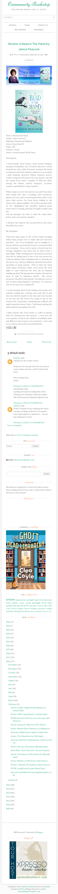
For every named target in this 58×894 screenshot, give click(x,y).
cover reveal (25, 603)
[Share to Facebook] (15, 327)
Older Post (46, 342)
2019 (8, 649)
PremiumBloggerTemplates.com (29, 891)
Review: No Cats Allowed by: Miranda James (29, 746)
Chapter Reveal (24, 608)
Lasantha (42, 889)
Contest (40, 606)
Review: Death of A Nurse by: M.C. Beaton (28, 724)
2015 (8, 785)
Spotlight (36, 603)
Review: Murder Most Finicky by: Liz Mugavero (30, 728)
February (12, 704)
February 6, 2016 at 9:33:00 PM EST (27, 403)
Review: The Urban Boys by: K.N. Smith (27, 736)
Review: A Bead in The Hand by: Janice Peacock (30, 764)
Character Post (46, 611)
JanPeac (16, 358)
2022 (8, 637)
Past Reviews (20, 30)
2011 (8, 800)
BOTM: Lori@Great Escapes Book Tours (28, 768)
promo (9, 605)
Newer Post (12, 342)
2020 (8, 645)
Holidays (33, 608)
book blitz (33, 606)
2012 (8, 796)
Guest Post (39, 600)
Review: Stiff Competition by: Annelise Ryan (29, 714)
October (11, 672)
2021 (8, 641)
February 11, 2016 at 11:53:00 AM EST (28, 422)
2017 (8, 657)
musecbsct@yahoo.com (24, 459)
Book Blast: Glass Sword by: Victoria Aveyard (30, 750)
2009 (8, 808)
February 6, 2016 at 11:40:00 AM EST (28, 386)
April (10, 696)
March (11, 700)
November (12, 668)
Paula (16, 55)
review (40, 334)
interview (48, 600)
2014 (8, 788)
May (10, 692)
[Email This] (7, 327)
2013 (8, 792)
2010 (8, 804)
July (10, 684)
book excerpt (36, 611)
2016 (8, 661)
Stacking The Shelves (22, 611)
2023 (8, 633)
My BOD (24, 606)
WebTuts (21, 889)
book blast (47, 603)
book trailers (12, 603)
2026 (8, 622)
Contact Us (43, 25)
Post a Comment (14, 425)
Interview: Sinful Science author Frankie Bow (29, 732)
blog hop (17, 605)
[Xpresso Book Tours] (28, 878)
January (11, 780)
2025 (8, 625)
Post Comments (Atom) (28, 435)
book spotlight (27, 600)
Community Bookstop (29, 4)
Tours (27, 25)
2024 (8, 629)
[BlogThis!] (9, 327)
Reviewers (38, 30)
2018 (8, 653)
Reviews (12, 25)
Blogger (39, 832)
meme (18, 600)
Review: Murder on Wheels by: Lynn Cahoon (29, 760)
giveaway (41, 608)
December (12, 664)
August (11, 680)
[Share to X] (12, 327)
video (46, 606)
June (10, 688)
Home (29, 342)
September (13, 676)
